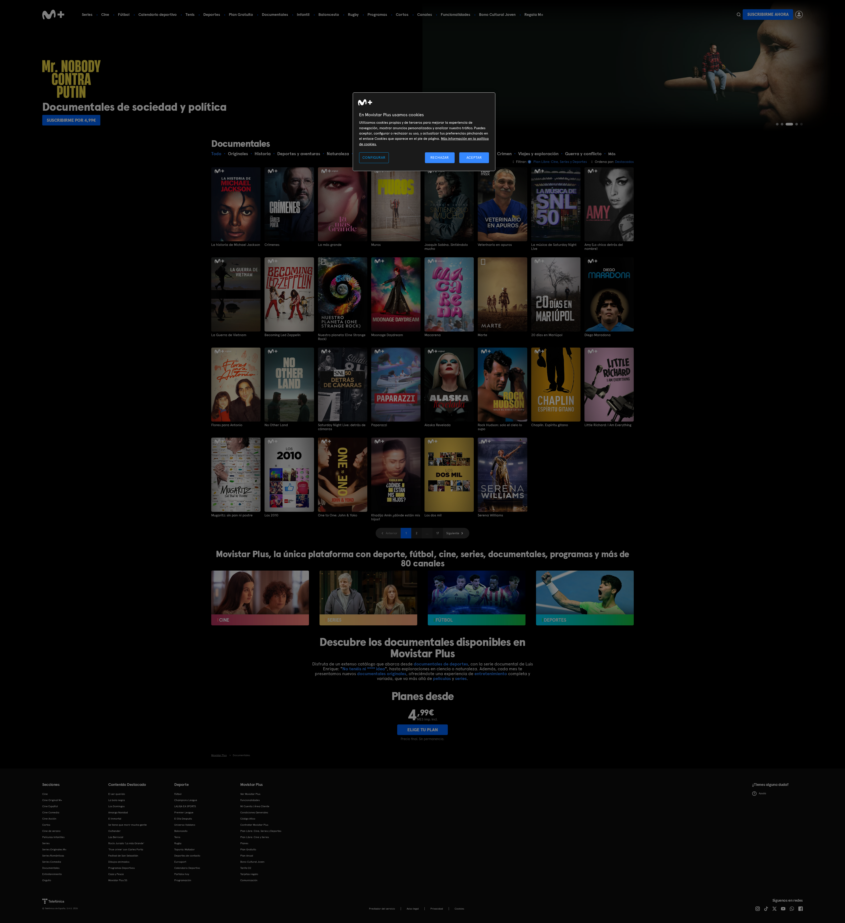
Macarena (432, 335)
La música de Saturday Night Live (554, 247)
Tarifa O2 (245, 868)
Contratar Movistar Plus (254, 824)
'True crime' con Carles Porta (125, 849)
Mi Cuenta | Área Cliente (254, 806)
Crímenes (272, 245)
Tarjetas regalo (249, 874)
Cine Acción (49, 818)
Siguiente (452, 533)
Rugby (353, 14)
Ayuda (762, 793)
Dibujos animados (118, 861)
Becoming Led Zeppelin (283, 335)
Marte (482, 335)
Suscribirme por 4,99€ (71, 120)
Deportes (211, 14)
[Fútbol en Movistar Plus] (476, 598)
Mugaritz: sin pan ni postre (232, 515)
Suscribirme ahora (768, 14)
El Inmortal (114, 818)
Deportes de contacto (187, 855)
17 (437, 533)
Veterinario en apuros (495, 245)
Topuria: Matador (184, 849)
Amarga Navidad (118, 812)
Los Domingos (116, 806)
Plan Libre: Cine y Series (254, 837)
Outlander (114, 831)
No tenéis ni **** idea (363, 668)
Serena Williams (490, 515)
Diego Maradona (597, 335)
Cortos (402, 14)
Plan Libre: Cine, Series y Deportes (260, 831)
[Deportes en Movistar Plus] (585, 598)
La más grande (330, 245)
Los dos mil (433, 515)
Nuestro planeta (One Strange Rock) (342, 337)
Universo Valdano (184, 824)
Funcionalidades (455, 14)
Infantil (303, 14)
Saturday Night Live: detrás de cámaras (342, 427)
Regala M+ (533, 14)
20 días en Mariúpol (546, 335)
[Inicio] (53, 14)
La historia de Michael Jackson (235, 245)
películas (442, 678)
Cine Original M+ (52, 800)
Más (611, 154)
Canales (424, 14)
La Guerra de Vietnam (228, 335)
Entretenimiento (52, 874)
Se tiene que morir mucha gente (127, 824)
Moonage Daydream (387, 335)
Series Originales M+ (54, 849)
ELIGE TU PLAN (422, 729)
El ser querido (116, 794)
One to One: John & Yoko (337, 515)
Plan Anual (246, 855)
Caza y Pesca (116, 874)
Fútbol (124, 14)
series (461, 678)
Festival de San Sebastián (123, 855)
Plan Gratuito (241, 14)
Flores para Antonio (226, 425)
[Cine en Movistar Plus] (260, 598)
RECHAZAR (439, 157)
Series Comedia (51, 861)
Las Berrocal (115, 837)
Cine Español (50, 806)
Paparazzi (379, 425)
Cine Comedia (50, 812)
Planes (244, 843)
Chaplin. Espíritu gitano (549, 425)
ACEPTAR (474, 157)
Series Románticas (53, 855)
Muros (376, 245)
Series (87, 14)
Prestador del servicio (382, 908)
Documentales (275, 14)
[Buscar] (738, 15)
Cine (105, 14)
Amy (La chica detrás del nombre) (603, 247)
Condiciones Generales (254, 812)
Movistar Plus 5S (117, 880)
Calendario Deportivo (187, 868)
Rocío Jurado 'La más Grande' (126, 843)
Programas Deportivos (121, 868)
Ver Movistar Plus (250, 794)
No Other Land (276, 425)
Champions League (185, 800)
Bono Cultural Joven (497, 14)
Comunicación (248, 880)
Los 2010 (271, 515)
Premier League (183, 812)
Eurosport (180, 861)
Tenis (190, 14)
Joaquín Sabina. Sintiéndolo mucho (446, 247)
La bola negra (116, 800)
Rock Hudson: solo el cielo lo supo (500, 427)
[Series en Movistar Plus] (368, 598)
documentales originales (381, 673)
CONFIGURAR (373, 157)
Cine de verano (51, 831)
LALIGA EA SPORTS (185, 806)
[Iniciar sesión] (799, 14)
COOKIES (459, 908)
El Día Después (183, 818)
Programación (182, 880)
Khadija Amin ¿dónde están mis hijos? (395, 517)
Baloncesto (328, 14)
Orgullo (46, 880)
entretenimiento (490, 673)
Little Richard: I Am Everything (607, 425)
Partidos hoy (181, 874)
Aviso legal (413, 908)
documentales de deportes (441, 664)
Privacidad (436, 908)
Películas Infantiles (53, 837)
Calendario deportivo (157, 14)
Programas (377, 14)
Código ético (247, 818)
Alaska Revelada (437, 425)
